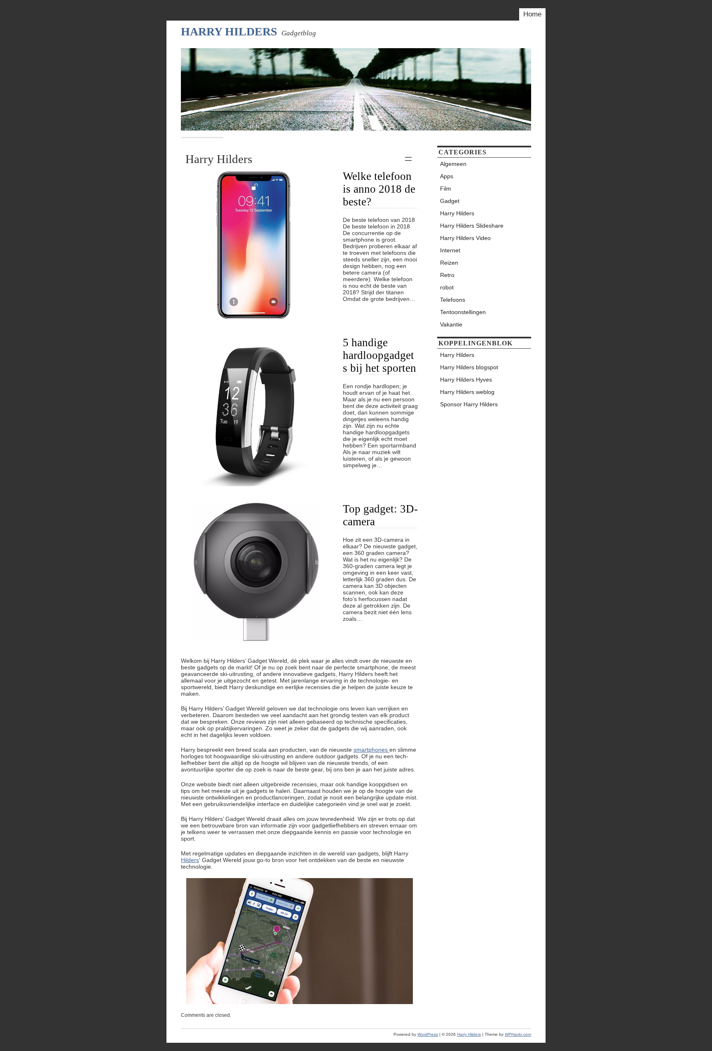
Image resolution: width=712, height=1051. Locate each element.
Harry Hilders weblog (467, 392)
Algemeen (453, 164)
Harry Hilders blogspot (469, 367)
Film (445, 188)
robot (447, 287)
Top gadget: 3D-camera (380, 515)
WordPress (427, 1034)
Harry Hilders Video (465, 238)
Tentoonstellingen (463, 312)
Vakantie (451, 324)
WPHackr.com (518, 1034)
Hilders (190, 860)
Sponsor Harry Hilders (469, 404)
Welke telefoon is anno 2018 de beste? (379, 189)
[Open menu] (408, 159)
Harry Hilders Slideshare (472, 225)
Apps (446, 176)
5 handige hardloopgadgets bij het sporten (379, 355)
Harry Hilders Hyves (466, 379)
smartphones (371, 749)
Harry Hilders (229, 31)
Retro (447, 275)
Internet (450, 250)
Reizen (449, 262)
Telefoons (452, 299)
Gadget (449, 201)
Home (532, 14)
